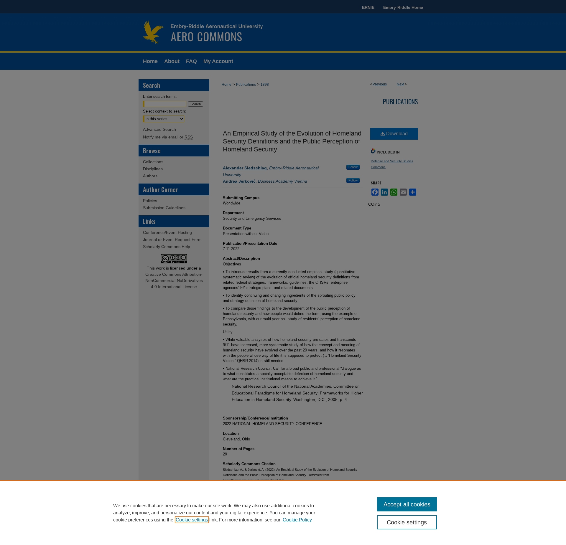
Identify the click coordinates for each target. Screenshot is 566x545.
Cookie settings (192, 519)
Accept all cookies (407, 504)
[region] (283, 512)
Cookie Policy (297, 519)
